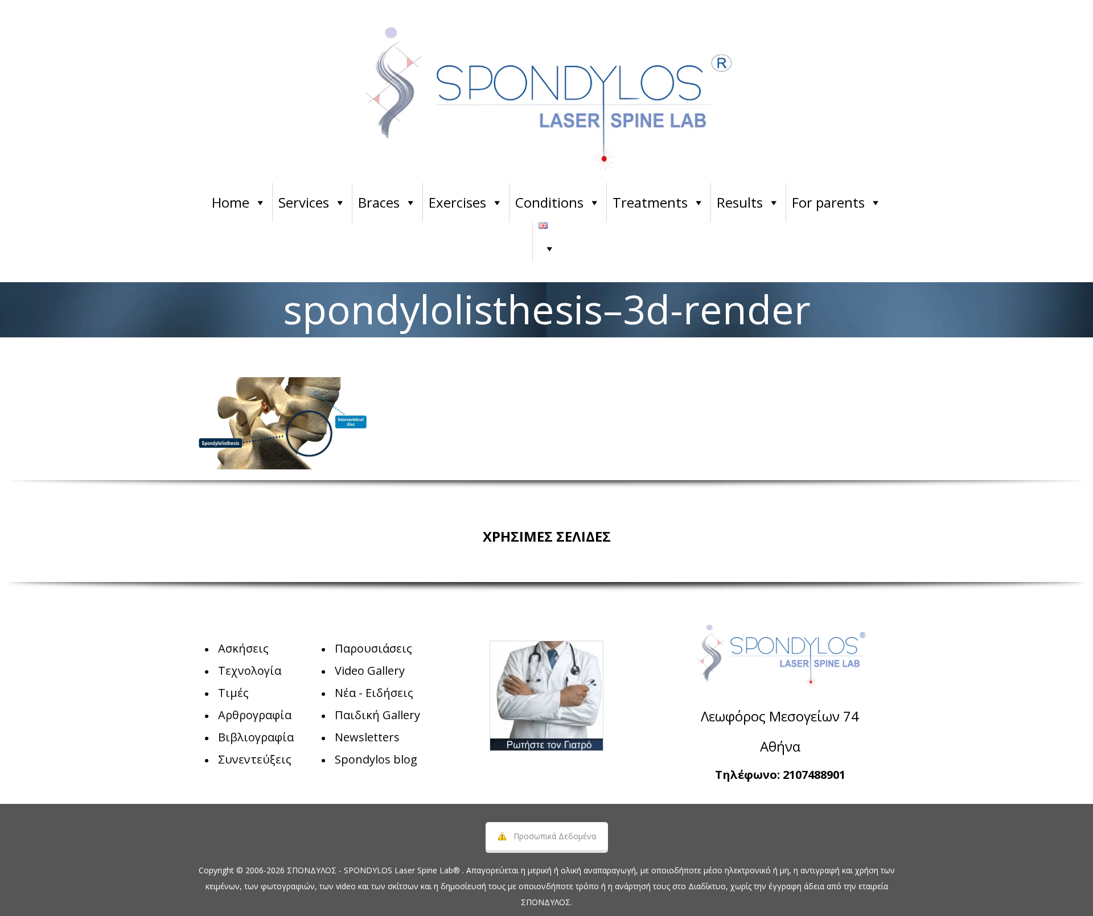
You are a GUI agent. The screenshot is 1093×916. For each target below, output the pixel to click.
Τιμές (233, 692)
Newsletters (367, 737)
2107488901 (814, 774)
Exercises (457, 202)
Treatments (650, 202)
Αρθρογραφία (254, 715)
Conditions (549, 202)
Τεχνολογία (249, 670)
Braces (379, 202)
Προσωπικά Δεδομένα (554, 836)
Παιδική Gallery (377, 715)
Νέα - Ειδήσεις (374, 692)
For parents (828, 202)
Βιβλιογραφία (256, 737)
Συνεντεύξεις (254, 759)
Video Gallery (370, 670)
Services (303, 202)
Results (740, 202)
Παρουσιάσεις (373, 648)
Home (230, 202)
